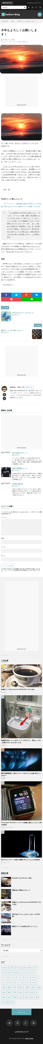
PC (3, 972)
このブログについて (21, 1032)
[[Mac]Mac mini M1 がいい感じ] (6, 882)
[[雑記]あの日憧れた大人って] (6, 894)
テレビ (27, 977)
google (23, 968)
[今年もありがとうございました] (6, 316)
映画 (31, 992)
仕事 (19, 41)
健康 (9, 987)
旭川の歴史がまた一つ (20, 453)
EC (18, 968)
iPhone (30, 968)
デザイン (35, 977)
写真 (15, 987)
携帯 (9, 992)
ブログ (15, 41)
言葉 (37, 997)
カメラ (32, 972)
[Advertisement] (21, 89)
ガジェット (6, 827)
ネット (18, 982)
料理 (15, 992)
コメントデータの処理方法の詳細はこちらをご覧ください (20, 570)
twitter (9, 972)
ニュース (5, 41)
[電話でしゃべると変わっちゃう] (37, 334)
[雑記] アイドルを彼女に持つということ (25, 926)
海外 (3, 997)
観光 (31, 997)
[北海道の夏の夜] (6, 488)
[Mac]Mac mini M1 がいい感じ (22, 878)
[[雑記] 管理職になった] (6, 472)
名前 (2, 538)
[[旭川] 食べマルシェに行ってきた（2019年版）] (6, 918)
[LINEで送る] (32, 299)
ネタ (10, 41)
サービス (12, 977)
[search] (24, 7)
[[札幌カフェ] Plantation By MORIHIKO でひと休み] (6, 906)
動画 (20, 987)
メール (3, 547)
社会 (20, 997)
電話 (8, 1002)
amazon (4, 968)
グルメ (5, 692)
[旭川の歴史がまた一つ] (6, 457)
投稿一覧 (29, 387)
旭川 (26, 992)
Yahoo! (16, 972)
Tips (11, 827)
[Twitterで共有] (16, 295)
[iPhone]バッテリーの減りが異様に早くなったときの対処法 (20, 860)
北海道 (23, 41)
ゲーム (4, 977)
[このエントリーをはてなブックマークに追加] (37, 295)
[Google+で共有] (27, 295)
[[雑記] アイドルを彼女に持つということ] (6, 930)
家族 (38, 987)
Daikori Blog (29, 1038)
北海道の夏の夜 (17, 484)
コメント (4, 517)
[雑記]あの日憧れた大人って (21, 890)
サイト (3, 555)
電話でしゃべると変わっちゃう (12, 330)
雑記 (13, 39)
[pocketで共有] (11, 299)
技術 (3, 992)
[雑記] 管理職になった (19, 468)
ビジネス (26, 982)
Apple (12, 968)
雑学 (4, 745)
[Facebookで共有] (6, 295)
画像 (15, 997)
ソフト (20, 977)
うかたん (24, 972)
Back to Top (21, 1012)
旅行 (20, 992)
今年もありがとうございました (23, 313)
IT (36, 968)
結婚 (26, 997)
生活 (9, 997)
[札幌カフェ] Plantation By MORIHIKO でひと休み (17, 689)
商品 (33, 987)
